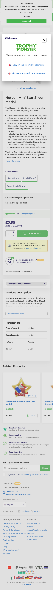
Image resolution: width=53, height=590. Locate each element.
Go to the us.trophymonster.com (28, 73)
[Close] (44, 40)
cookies (22, 6)
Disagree (26, 17)
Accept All (26, 21)
